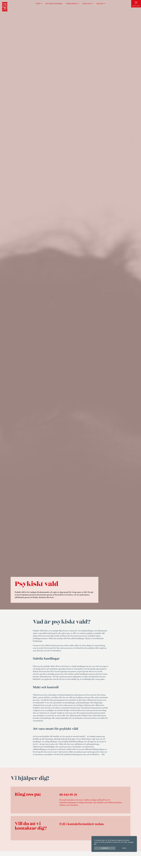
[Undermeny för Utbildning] (78, 3)
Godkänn (104, 848)
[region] (114, 844)
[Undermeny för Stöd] (41, 3)
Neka (124, 848)
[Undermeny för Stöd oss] (92, 3)
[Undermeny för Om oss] (104, 3)
